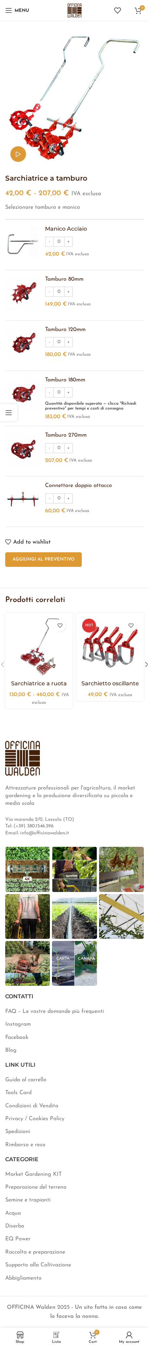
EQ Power (17, 1239)
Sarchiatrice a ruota (39, 683)
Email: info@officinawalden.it (37, 833)
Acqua (13, 1213)
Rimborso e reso (25, 1145)
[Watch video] (18, 154)
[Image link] (22, 758)
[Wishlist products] (117, 10)
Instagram (18, 1024)
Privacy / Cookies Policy (34, 1119)
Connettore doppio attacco (78, 485)
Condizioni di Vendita (31, 1106)
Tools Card (18, 1093)
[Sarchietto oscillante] (110, 646)
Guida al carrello (25, 1080)
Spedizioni (17, 1131)
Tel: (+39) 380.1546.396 (29, 826)
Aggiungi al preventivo (43, 559)
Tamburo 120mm (65, 329)
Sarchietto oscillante (110, 683)
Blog (11, 1050)
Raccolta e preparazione (35, 1252)
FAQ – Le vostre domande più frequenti (54, 1011)
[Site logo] (74, 10)
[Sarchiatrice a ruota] (39, 646)
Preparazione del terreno (36, 1187)
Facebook (16, 1037)
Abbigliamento (23, 1278)
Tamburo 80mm (64, 279)
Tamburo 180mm (65, 380)
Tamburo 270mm (66, 435)
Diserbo (14, 1226)
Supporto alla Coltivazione (38, 1265)
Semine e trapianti (28, 1200)
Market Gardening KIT (33, 1174)
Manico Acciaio (66, 228)
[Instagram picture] (27, 869)
